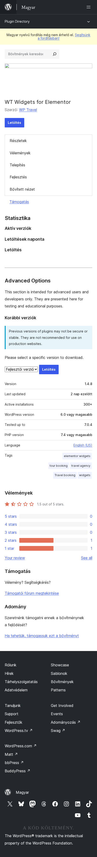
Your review (15, 557)
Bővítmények (62, 681)
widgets (84, 475)
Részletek (18, 140)
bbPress (14, 762)
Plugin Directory (17, 21)
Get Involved (62, 705)
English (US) (82, 445)
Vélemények (20, 153)
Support (11, 713)
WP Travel (28, 109)
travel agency (80, 465)
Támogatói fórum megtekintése (32, 593)
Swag (58, 730)
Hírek (9, 673)
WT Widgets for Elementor (38, 102)
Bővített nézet (22, 189)
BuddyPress (17, 771)
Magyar (22, 792)
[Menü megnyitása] (89, 7)
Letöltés (14, 123)
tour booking (59, 465)
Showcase (60, 665)
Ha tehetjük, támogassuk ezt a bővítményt (42, 635)
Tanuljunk (13, 705)
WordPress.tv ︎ (19, 730)
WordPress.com (21, 746)
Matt (11, 754)
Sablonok (59, 673)
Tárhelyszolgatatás (21, 681)
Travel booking (65, 475)
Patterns (58, 690)
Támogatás (19, 201)
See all (86, 557)
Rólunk (10, 665)
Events (57, 713)
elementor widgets (77, 456)
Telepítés (17, 165)
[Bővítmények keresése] (54, 54)
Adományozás (66, 722)
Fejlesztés (18, 177)
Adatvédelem (16, 690)
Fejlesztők (13, 722)
